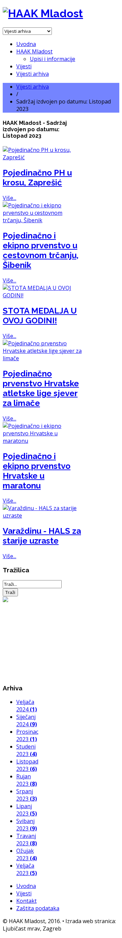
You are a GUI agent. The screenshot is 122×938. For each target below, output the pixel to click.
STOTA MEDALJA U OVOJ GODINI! (40, 315)
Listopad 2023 (27, 765)
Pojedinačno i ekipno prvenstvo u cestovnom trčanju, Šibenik (41, 250)
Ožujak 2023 (26, 854)
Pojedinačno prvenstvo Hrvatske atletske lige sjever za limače (41, 388)
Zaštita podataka (37, 908)
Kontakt (26, 901)
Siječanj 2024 (26, 720)
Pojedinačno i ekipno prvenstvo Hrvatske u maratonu (36, 470)
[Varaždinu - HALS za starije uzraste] (42, 515)
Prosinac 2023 (27, 735)
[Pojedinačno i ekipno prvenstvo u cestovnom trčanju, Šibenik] (42, 220)
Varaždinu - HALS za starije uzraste (42, 536)
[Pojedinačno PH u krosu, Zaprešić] (42, 157)
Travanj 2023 (26, 839)
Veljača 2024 (26, 705)
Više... (9, 198)
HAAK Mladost (34, 51)
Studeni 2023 (26, 750)
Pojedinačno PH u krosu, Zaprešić (37, 177)
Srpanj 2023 (26, 794)
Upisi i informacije (52, 59)
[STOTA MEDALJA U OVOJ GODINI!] (42, 295)
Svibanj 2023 (26, 824)
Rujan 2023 (26, 780)
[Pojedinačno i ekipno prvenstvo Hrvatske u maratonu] (42, 440)
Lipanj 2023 (26, 809)
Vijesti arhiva (32, 73)
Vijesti (24, 66)
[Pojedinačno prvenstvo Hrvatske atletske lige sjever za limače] (42, 358)
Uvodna (26, 44)
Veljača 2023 (26, 869)
